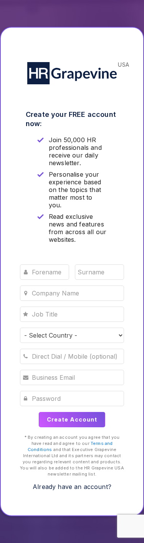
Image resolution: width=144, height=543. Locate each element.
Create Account (72, 419)
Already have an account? (72, 487)
